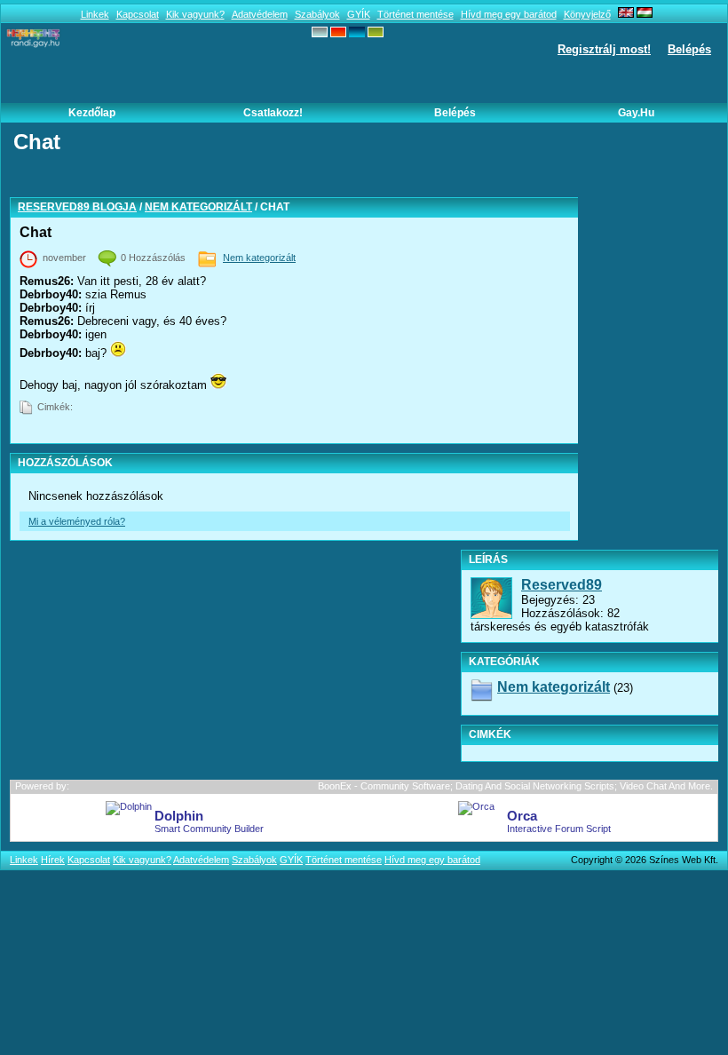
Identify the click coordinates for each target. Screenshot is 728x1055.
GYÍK (358, 14)
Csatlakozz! (273, 113)
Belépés (689, 49)
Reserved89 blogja (77, 207)
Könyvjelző (587, 14)
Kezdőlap (91, 113)
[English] (626, 14)
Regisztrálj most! (604, 49)
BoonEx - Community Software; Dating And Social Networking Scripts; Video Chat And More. (515, 786)
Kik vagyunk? (195, 14)
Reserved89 (561, 584)
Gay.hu (636, 113)
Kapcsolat (137, 14)
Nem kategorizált (198, 207)
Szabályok (317, 14)
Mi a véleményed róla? (76, 521)
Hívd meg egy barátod (509, 14)
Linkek (95, 14)
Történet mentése (415, 14)
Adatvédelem (260, 14)
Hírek (53, 859)
